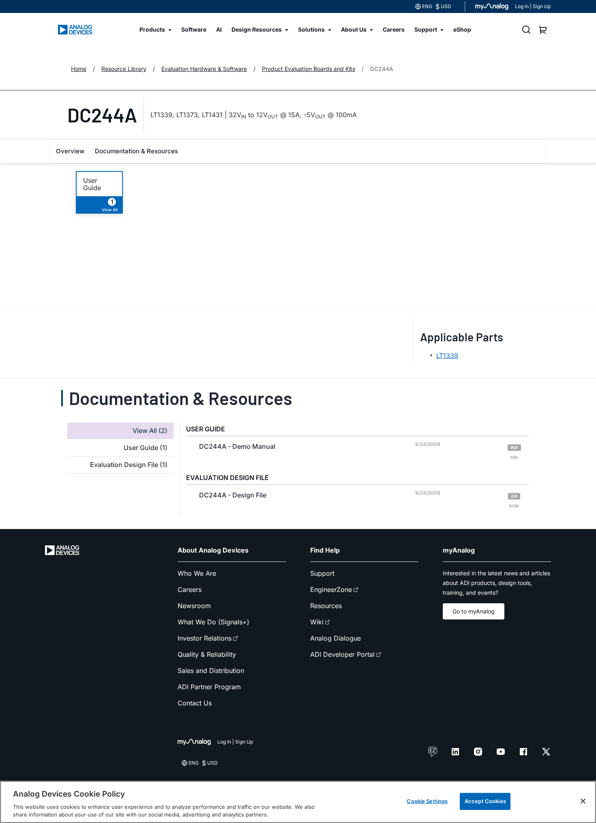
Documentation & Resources (136, 151)
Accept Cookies (485, 801)
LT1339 (447, 355)
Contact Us (195, 703)
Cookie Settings (427, 801)
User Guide (92, 184)
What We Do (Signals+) (213, 622)
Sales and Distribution (211, 671)
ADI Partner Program (209, 687)
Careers (190, 589)
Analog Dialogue (335, 638)
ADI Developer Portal (342, 654)
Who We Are (197, 573)
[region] (298, 802)
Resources (326, 606)
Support (322, 573)
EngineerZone (331, 589)
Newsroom (194, 606)
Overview (70, 151)
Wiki (317, 622)
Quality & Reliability (207, 654)
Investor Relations (205, 638)
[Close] (583, 801)
